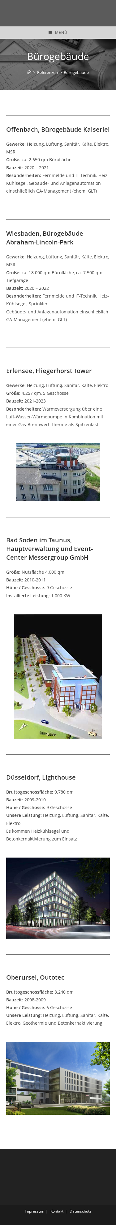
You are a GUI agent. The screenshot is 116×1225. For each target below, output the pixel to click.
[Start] (29, 72)
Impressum (34, 1211)
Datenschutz (80, 1211)
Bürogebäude (76, 72)
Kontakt (56, 1211)
